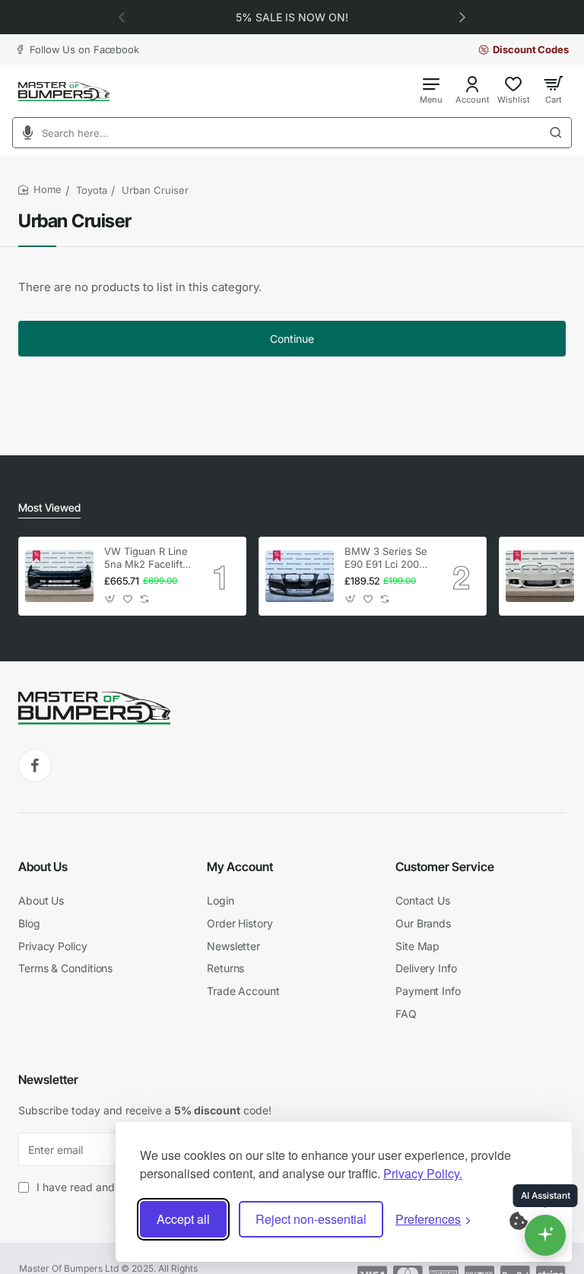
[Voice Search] (23, 132)
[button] (462, 16)
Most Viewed (49, 507)
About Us (43, 866)
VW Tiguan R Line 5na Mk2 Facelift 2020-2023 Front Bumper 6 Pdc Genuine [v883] (146, 558)
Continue (292, 338)
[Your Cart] (553, 89)
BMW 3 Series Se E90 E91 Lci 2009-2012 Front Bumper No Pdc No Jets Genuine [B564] (387, 558)
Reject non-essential (311, 1219)
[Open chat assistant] (545, 1235)
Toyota (91, 190)
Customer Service (444, 866)
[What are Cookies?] (528, 1219)
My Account (240, 866)
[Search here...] (560, 132)
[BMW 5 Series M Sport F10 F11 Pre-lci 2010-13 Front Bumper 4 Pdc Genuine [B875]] (540, 576)
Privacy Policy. (422, 1173)
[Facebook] (35, 765)
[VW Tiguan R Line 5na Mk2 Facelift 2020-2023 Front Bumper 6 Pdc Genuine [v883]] (59, 576)
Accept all (183, 1219)
